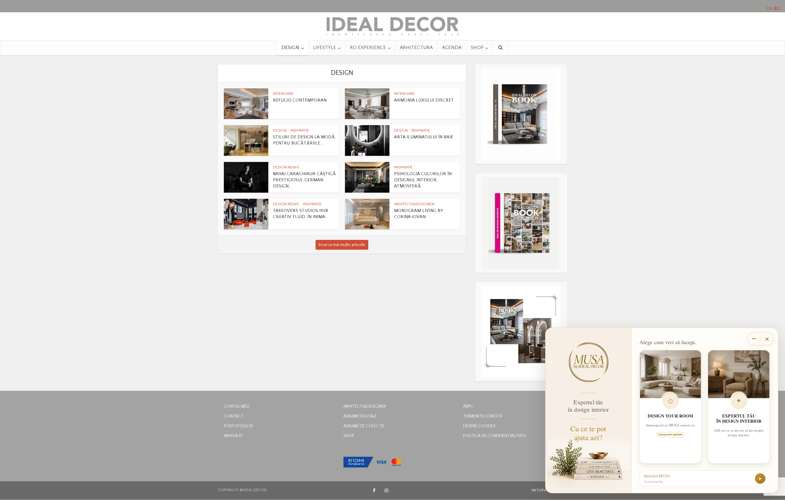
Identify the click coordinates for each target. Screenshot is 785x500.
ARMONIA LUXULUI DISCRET (424, 100)
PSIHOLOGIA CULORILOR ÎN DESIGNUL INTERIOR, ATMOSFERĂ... (423, 180)
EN (769, 8)
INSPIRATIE (299, 130)
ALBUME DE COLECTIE (364, 426)
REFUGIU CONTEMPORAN (300, 100)
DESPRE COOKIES (479, 426)
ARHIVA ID (233, 435)
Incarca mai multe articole (342, 244)
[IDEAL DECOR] (392, 24)
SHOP (477, 47)
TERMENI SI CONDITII (482, 416)
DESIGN (290, 47)
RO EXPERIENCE (368, 47)
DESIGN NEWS (286, 167)
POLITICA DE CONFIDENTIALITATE (494, 435)
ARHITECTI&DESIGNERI (414, 204)
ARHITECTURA (416, 47)
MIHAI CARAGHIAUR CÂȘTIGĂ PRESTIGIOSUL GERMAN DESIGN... (304, 180)
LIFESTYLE (324, 47)
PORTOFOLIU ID (238, 426)
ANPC (468, 406)
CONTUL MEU (236, 406)
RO (777, 8)
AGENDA (451, 47)
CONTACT (233, 416)
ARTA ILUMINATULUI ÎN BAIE (423, 137)
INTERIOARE (283, 93)
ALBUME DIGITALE (360, 416)
